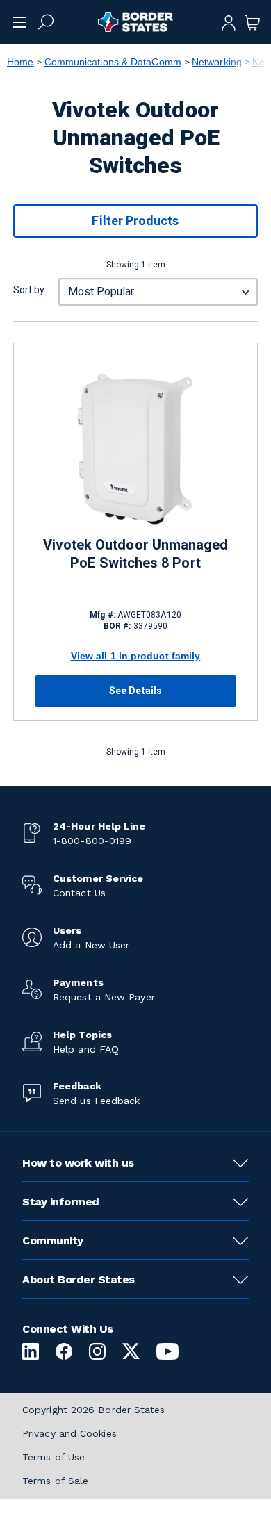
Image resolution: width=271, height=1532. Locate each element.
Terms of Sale (55, 1480)
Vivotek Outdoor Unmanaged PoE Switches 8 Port (136, 553)
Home (20, 61)
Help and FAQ (86, 1049)
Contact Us (79, 892)
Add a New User (91, 944)
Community (52, 1240)
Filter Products (135, 220)
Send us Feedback (96, 1100)
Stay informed (60, 1201)
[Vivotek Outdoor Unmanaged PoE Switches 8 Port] (135, 449)
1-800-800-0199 (92, 840)
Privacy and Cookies (69, 1433)
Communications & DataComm (112, 61)
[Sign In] (228, 21)
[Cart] (252, 21)
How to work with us (78, 1162)
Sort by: (30, 289)
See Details (135, 690)
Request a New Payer (104, 997)
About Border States (78, 1279)
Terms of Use (53, 1457)
